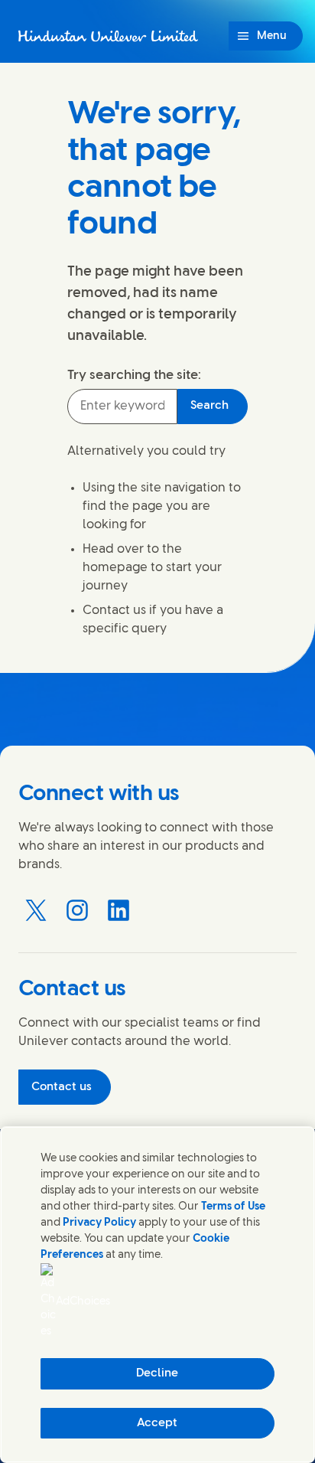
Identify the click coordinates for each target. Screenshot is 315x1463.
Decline (157, 1373)
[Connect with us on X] (36, 910)
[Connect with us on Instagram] (77, 910)
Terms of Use (233, 1207)
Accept (157, 1423)
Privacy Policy (99, 1223)
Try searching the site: (134, 375)
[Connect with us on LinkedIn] (118, 910)
